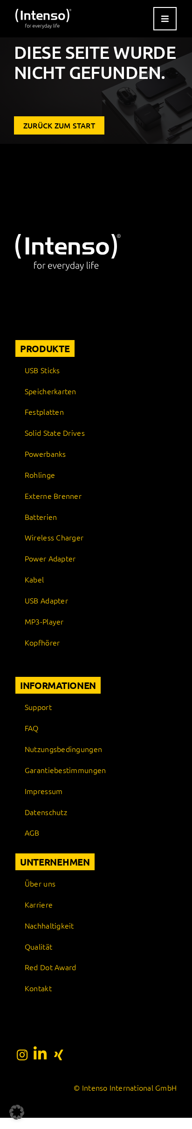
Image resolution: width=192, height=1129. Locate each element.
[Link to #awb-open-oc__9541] (165, 18)
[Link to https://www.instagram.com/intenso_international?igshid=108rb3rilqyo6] (22, 1055)
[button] (17, 1112)
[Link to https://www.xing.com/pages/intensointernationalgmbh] (58, 1055)
